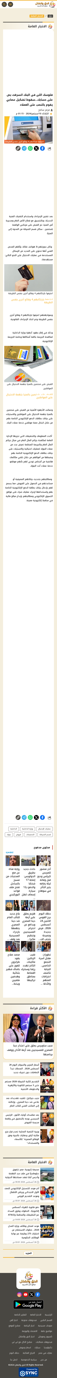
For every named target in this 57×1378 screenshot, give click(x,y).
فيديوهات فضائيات (44, 1342)
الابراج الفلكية (29, 1353)
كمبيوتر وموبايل (45, 1337)
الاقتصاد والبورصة (29, 1331)
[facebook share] (42, 148)
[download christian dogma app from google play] (28, 1304)
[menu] (10, 4)
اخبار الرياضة (29, 1326)
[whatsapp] (18, 148)
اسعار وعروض (25, 1348)
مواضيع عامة (46, 1331)
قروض (18, 834)
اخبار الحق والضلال (27, 1337)
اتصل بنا (13, 1360)
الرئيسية (48, 1315)
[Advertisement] (28, 60)
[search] (4, 4)
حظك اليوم (14, 1353)
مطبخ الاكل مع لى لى (22, 1342)
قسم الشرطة (45, 834)
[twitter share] (36, 148)
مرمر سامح (44, 109)
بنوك (9, 834)
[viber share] (24, 148)
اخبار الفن (14, 1320)
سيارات (37, 1348)
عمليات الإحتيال (44, 829)
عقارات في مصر (45, 1353)
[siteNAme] (46, 4)
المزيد (28, 1253)
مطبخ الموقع (14, 1326)
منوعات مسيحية (45, 1326)
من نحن (43, 1360)
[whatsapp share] (30, 148)
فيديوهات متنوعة (29, 1320)
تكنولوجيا (48, 1348)
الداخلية (13, 829)
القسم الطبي (46, 1320)
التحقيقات (30, 834)
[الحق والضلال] (50, 16)
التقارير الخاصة (20, 1315)
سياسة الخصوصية (29, 1360)
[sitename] (28, 1278)
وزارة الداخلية (27, 829)
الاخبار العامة (37, 16)
